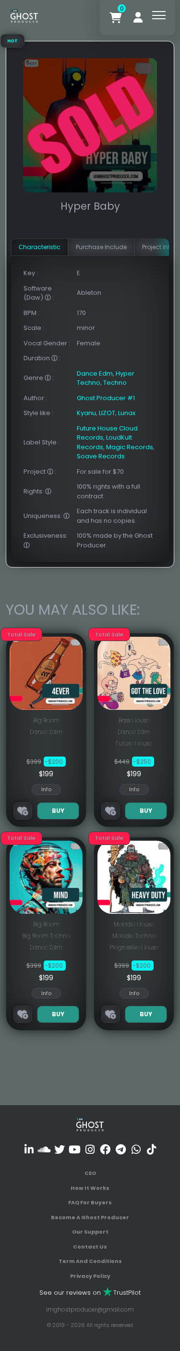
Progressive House (133, 947)
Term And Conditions (90, 1261)
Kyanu (86, 412)
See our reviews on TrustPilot (90, 1292)
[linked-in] (29, 1149)
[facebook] (105, 1149)
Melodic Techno (134, 936)
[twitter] (59, 1149)
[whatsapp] (136, 1149)
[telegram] (121, 1149)
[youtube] (75, 1149)
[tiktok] (151, 1149)
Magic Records (129, 447)
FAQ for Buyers (90, 1202)
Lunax (126, 412)
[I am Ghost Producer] (24, 15)
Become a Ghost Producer (90, 1217)
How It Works (90, 1188)
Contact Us (90, 1246)
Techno (115, 382)
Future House (134, 743)
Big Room (46, 720)
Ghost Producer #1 (106, 398)
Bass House (134, 720)
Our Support (90, 1232)
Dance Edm (95, 373)
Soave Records (101, 456)
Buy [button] (58, 811)
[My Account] (138, 17)
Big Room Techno (46, 936)
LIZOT (107, 412)
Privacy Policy (90, 1276)
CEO (90, 1173)
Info (46, 789)
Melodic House (134, 924)
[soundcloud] (44, 1149)
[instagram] (90, 1149)
